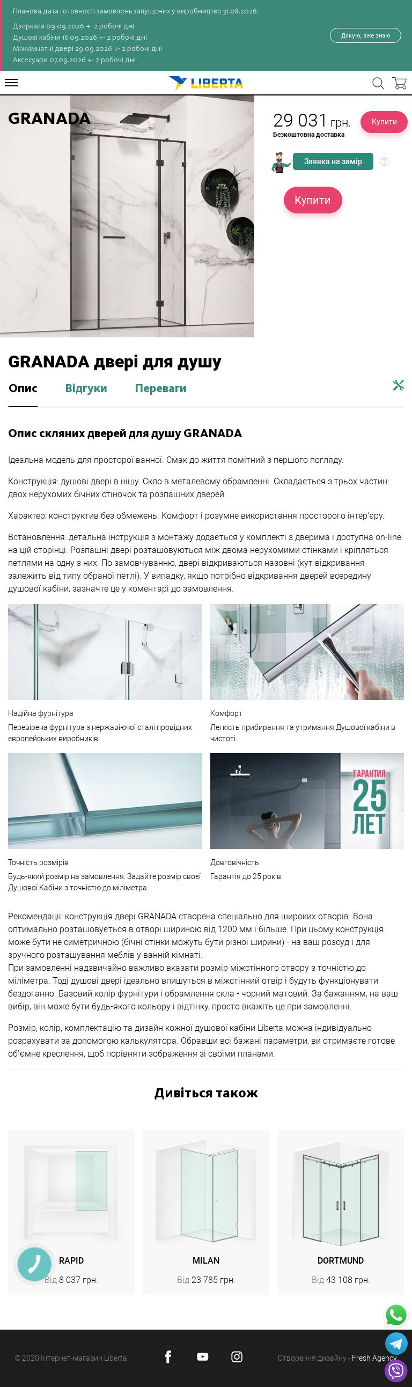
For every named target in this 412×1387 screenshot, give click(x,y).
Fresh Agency (374, 1358)
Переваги (161, 389)
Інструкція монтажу (398, 385)
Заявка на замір (333, 161)
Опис (23, 389)
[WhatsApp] (396, 1315)
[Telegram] (396, 1343)
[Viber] (395, 1371)
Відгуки (86, 389)
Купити (384, 121)
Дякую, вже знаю (365, 35)
